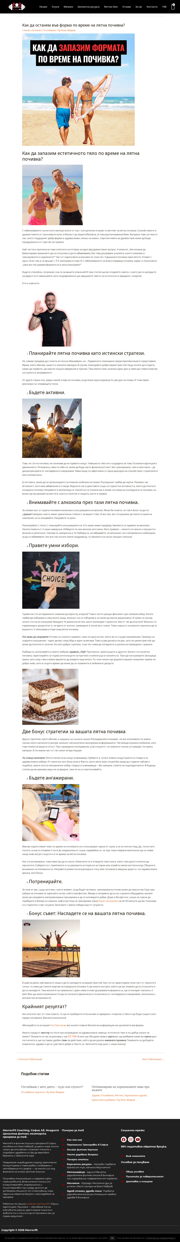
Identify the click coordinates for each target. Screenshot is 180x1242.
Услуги (55, 6)
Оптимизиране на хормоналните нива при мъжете (120, 1088)
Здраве (96, 1095)
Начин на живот (33, 30)
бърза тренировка (108, 900)
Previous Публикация (29, 1059)
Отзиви (126, 6)
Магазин (68, 6)
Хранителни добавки (103, 1099)
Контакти (152, 6)
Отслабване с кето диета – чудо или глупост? (52, 1087)
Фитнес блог (111, 6)
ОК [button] (112, 1238)
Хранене (40, 1092)
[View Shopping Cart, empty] (172, 6)
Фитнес (119, 1095)
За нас (138, 6)
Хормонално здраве (136, 1095)
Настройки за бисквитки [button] (131, 1238)
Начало (43, 6)
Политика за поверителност (161, 1238)
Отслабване (49, 30)
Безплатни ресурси (89, 6)
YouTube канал (58, 1025)
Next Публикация (153, 1059)
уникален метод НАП (38, 1203)
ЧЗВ (164, 6)
